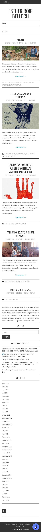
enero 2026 (5, 399)
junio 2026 (5, 387)
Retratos (18, 85)
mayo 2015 (5, 462)
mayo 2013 (5, 491)
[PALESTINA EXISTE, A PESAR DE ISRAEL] (20, 249)
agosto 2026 (5, 383)
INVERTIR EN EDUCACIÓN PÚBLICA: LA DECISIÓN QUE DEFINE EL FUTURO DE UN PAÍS (19, 350)
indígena (31, 83)
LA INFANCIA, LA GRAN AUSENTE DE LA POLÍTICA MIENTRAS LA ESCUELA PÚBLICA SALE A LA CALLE (20, 365)
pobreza (13, 85)
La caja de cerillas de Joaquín (11, 359)
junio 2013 (5, 488)
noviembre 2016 (7, 440)
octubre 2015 (6, 453)
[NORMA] (20, 53)
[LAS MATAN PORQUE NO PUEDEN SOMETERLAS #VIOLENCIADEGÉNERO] (20, 188)
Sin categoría (31, 154)
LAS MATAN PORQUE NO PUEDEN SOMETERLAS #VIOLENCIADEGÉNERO (20, 168)
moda (12, 156)
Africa (6, 299)
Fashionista (16, 529)
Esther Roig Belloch (20, 13)
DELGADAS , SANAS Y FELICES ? (20, 95)
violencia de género (20, 224)
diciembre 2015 (6, 447)
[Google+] (4, 511)
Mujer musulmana (20, 290)
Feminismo (20, 154)
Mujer (9, 85)
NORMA (20, 40)
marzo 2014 (5, 472)
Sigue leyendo (20, 76)
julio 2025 (5, 406)
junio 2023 (5, 412)
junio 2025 (5, 409)
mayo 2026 (5, 390)
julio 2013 (5, 484)
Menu (4, 23)
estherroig (20, 43)
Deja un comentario (30, 43)
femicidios (7, 224)
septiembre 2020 (7, 424)
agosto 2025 (5, 402)
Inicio (5, 2)
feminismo (7, 156)
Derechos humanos (10, 83)
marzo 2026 (5, 396)
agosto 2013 (5, 481)
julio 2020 (5, 431)
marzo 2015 (5, 465)
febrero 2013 (6, 497)
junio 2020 (5, 434)
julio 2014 (5, 469)
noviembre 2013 (7, 478)
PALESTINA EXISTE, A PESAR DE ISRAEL (20, 234)
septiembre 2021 (7, 418)
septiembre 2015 (7, 456)
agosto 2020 (5, 428)
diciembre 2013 (6, 475)
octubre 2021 (6, 415)
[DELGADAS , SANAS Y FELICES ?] (20, 116)
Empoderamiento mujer (22, 83)
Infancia (4, 85)
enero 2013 (5, 500)
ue (14, 156)
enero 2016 (5, 443)
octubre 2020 (6, 421)
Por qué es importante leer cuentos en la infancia (16, 370)
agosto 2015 (5, 459)
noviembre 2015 (7, 450)
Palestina (27, 281)
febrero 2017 (6, 437)
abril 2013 (5, 494)
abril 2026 (5, 393)
